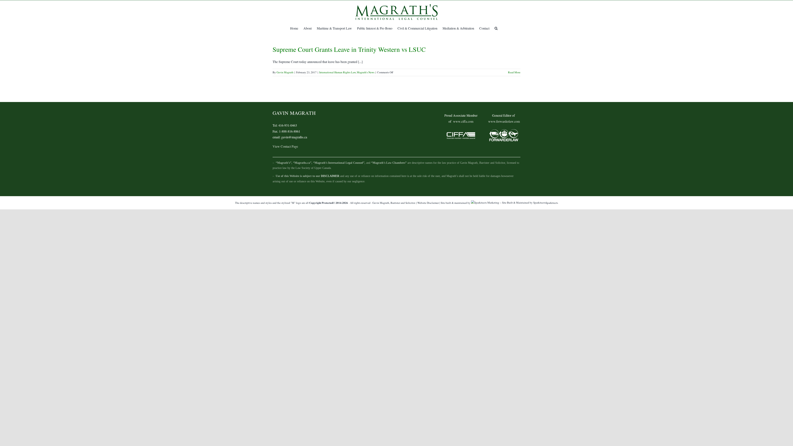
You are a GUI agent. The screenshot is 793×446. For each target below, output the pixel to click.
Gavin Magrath (285, 72)
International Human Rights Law (337, 72)
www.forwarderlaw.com (504, 121)
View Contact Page (285, 146)
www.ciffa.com (463, 121)
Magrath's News (365, 72)
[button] (496, 28)
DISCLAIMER (330, 176)
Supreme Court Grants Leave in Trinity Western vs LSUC (349, 49)
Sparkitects (552, 203)
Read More (514, 72)
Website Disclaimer (428, 203)
